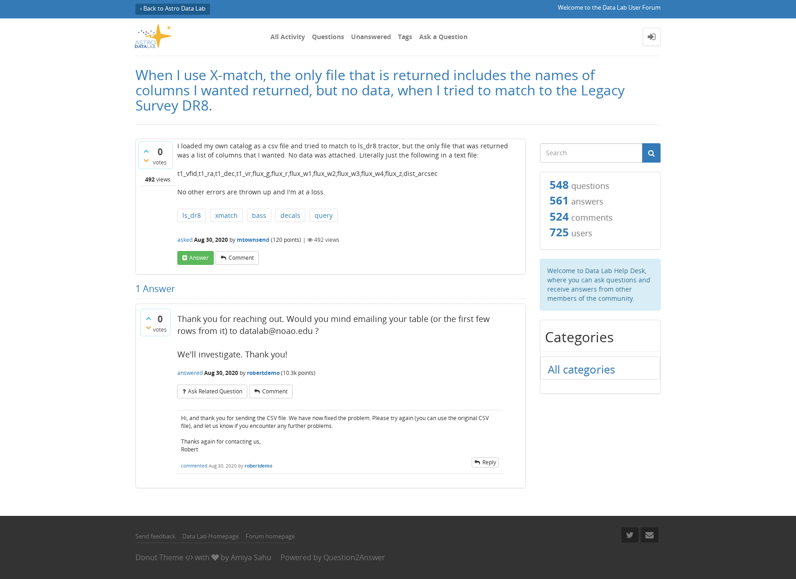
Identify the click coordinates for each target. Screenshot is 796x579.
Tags (405, 36)
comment (241, 258)
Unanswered (371, 36)
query (324, 215)
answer (199, 258)
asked (185, 240)
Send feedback (155, 536)
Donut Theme (159, 557)
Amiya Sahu (251, 557)
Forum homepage (270, 536)
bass (259, 215)
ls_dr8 (191, 215)
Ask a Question (443, 36)
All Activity (287, 36)
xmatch (226, 215)
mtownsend (253, 240)
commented (194, 465)
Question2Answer (354, 557)
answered (190, 373)
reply (489, 462)
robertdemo (263, 373)
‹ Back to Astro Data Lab (172, 8)
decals (290, 215)
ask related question (215, 391)
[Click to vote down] (146, 160)
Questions (328, 36)
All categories (581, 369)
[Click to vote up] (146, 151)
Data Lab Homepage (210, 536)
